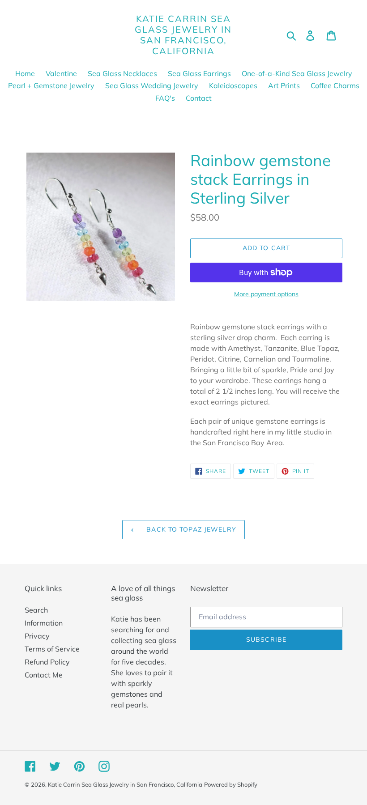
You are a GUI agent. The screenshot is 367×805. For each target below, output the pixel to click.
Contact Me (44, 674)
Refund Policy (47, 661)
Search (36, 609)
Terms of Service (52, 648)
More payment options (266, 294)
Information (44, 622)
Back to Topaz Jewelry (190, 529)
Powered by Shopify (230, 784)
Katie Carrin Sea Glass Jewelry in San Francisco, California (183, 34)
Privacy (37, 635)
